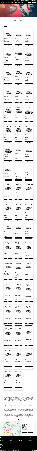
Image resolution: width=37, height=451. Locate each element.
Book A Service (34, 2)
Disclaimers (5, 392)
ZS (0, 442)
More (21, 2)
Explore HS (8, 45)
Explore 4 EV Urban (28, 161)
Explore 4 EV (18, 239)
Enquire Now (8, 44)
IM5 (0, 447)
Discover (19, 2)
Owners (16, 2)
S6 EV (1, 445)
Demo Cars (11, 440)
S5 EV (1, 444)
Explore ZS (18, 65)
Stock (6, 2)
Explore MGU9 (8, 142)
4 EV (0, 440)
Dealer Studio (35, 450)
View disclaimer (5, 42)
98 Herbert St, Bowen (26, 0)
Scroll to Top (18, 419)
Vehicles (4, 2)
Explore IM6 (8, 220)
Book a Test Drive (30, 440)
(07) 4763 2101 (31, 0)
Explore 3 (18, 45)
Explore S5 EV (8, 161)
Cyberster (1, 446)
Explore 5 (28, 181)
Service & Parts (12, 2)
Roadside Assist (20, 440)
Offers (9, 2)
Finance (30, 2)
